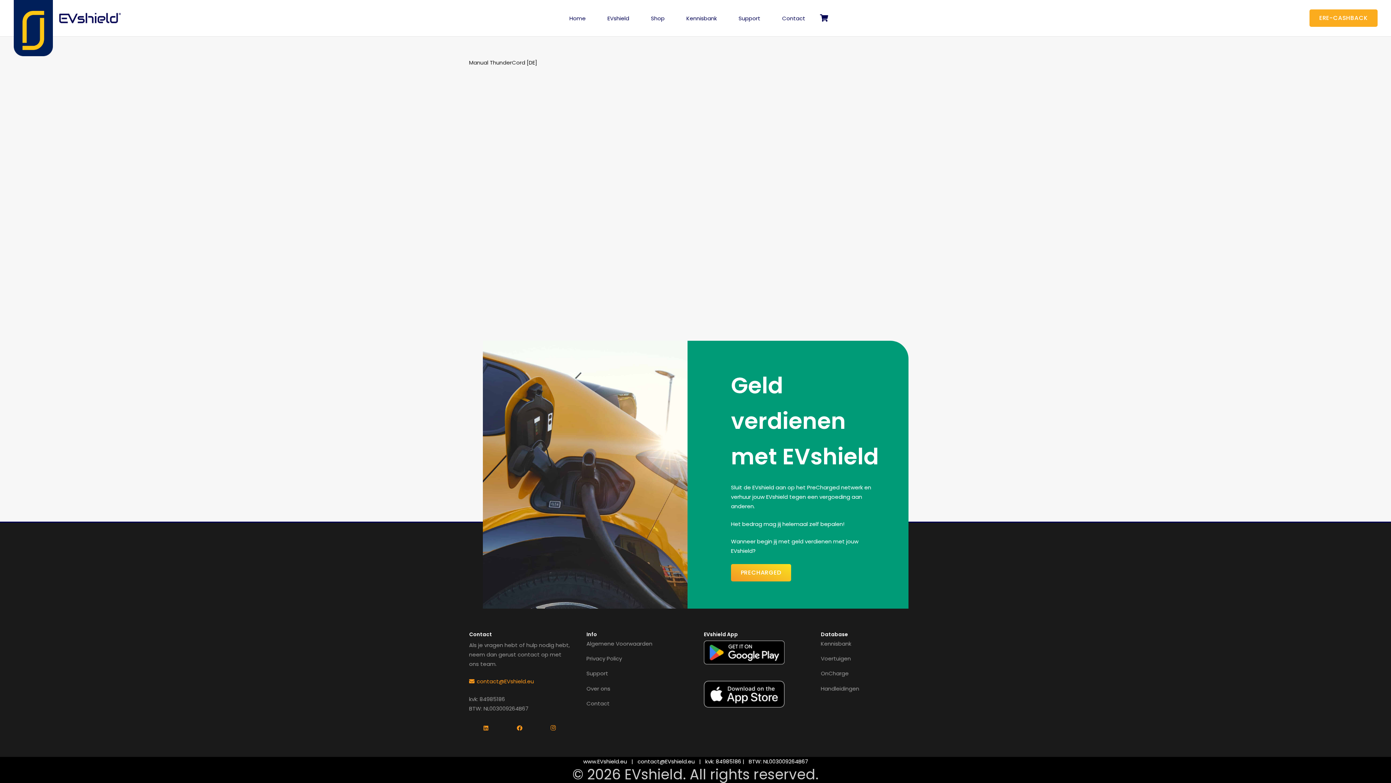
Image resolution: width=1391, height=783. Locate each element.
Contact (598, 703)
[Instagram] (553, 728)
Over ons (598, 688)
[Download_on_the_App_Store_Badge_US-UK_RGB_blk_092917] (744, 694)
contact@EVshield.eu (666, 761)
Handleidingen (840, 688)
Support (597, 673)
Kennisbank (836, 643)
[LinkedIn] (486, 728)
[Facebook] (519, 728)
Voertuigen (836, 658)
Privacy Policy (604, 658)
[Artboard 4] (90, 18)
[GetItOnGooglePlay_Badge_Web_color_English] (744, 652)
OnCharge (835, 673)
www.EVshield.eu (605, 761)
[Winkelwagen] (824, 18)
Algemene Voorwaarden (619, 643)
